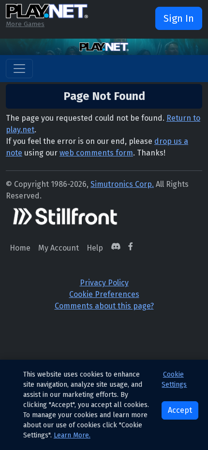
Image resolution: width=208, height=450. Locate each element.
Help (95, 248)
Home (20, 248)
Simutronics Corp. (122, 184)
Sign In (178, 18)
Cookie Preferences (104, 294)
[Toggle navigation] (19, 68)
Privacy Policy (104, 282)
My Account (58, 248)
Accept (180, 410)
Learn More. (72, 435)
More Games (25, 24)
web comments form (96, 152)
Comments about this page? (104, 305)
